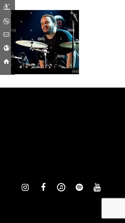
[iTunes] (61, 187)
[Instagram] (25, 187)
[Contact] (6, 35)
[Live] (6, 8)
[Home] (6, 62)
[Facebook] (43, 187)
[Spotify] (79, 187)
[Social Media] (6, 48)
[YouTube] (97, 187)
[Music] (6, 21)
